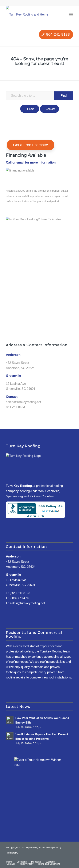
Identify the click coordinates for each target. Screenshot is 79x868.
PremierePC (12, 852)
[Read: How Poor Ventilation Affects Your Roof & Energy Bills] (9, 720)
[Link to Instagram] (63, 857)
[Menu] (71, 14)
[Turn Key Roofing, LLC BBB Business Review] (35, 517)
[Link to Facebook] (57, 857)
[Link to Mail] (70, 857)
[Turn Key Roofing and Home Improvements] (36, 14)
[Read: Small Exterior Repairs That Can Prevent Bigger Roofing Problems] (9, 736)
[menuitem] (71, 14)
